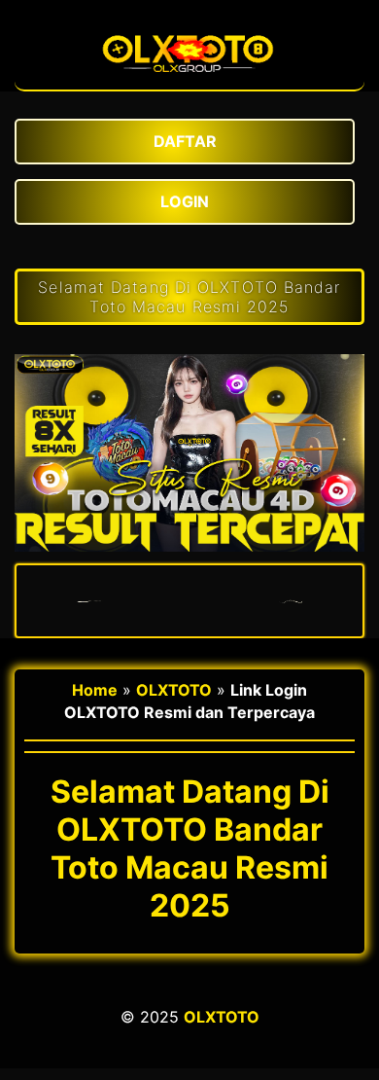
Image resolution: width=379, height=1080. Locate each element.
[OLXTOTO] (189, 80)
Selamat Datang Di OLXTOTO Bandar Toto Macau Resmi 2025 (189, 296)
